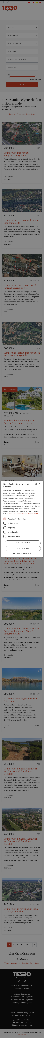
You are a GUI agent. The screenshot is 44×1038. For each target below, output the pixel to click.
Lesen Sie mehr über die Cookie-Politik (23, 514)
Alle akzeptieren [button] (23, 543)
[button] (22, 553)
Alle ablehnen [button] (23, 548)
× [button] (39, 483)
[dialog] (22, 519)
